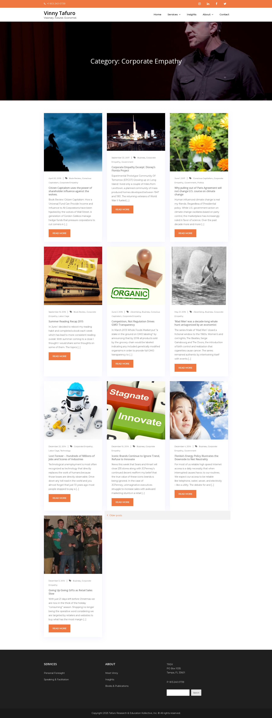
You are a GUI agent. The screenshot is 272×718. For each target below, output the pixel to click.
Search (196, 693)
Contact (224, 14)
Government (127, 162)
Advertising (135, 312)
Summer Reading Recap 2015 (66, 321)
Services (173, 14)
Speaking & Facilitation (56, 679)
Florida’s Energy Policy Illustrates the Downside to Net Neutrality (196, 457)
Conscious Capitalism (203, 178)
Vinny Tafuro (59, 13)
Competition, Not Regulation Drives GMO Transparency (133, 323)
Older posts (115, 515)
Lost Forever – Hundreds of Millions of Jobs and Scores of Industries (72, 457)
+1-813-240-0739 (56, 3)
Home (157, 14)
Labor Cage (64, 316)
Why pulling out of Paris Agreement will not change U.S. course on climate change (198, 191)
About (206, 14)
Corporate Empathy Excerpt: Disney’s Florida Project (133, 168)
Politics (200, 182)
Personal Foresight (54, 673)
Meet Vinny (111, 673)
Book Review (75, 178)
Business (141, 157)
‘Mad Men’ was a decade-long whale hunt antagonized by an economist (196, 323)
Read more (59, 233)
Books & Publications (116, 686)
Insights (191, 14)
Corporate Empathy (69, 182)
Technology (65, 450)
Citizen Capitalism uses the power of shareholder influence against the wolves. (70, 191)
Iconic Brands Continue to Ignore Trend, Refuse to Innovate (136, 457)
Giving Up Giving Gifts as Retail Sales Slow (70, 592)
